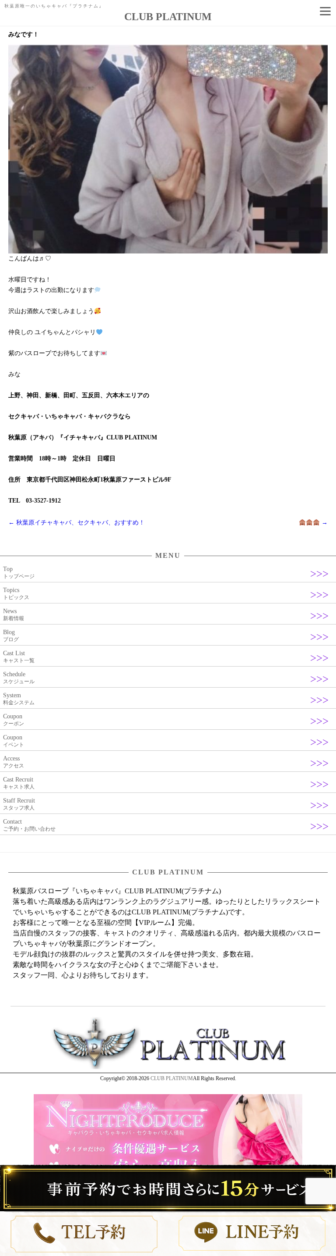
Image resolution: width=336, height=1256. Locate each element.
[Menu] (325, 11)
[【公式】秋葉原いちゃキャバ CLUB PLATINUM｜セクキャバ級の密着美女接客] (168, 1067)
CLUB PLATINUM (171, 1078)
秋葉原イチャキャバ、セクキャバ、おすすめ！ (76, 522)
